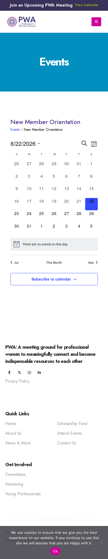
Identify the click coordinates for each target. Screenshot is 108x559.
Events (15, 129)
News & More (18, 443)
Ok (55, 551)
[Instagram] (29, 372)
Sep (91, 262)
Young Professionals (23, 494)
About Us (13, 433)
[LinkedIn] (39, 372)
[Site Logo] (21, 22)
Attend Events (69, 433)
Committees (15, 474)
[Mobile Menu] (96, 21)
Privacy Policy (17, 381)
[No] (101, 542)
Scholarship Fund (72, 424)
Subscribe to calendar (51, 279)
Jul (16, 262)
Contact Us (66, 443)
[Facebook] (9, 372)
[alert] (54, 244)
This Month (54, 262)
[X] (19, 372)
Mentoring (14, 484)
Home (10, 424)
